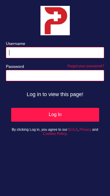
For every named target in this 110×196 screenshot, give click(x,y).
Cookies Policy (54, 134)
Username (15, 43)
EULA (73, 130)
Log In (55, 114)
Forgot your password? (85, 66)
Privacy (85, 130)
